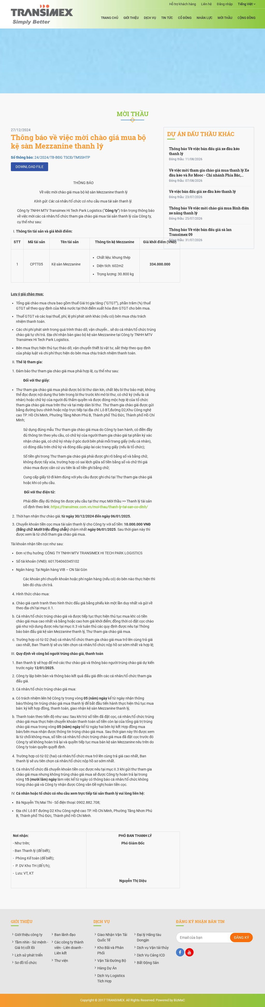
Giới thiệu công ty (28, 935)
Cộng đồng (246, 18)
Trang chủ (109, 18)
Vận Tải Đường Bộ (111, 961)
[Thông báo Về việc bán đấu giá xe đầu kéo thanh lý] (209, 154)
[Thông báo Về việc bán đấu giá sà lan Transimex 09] (209, 235)
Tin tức (167, 18)
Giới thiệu (131, 18)
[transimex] (42, 15)
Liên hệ (206, 4)
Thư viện (61, 961)
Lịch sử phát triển (29, 955)
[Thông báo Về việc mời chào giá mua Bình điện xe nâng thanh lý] (209, 213)
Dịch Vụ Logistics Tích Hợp (111, 978)
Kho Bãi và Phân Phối (110, 950)
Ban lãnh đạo (65, 935)
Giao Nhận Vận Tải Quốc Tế (112, 937)
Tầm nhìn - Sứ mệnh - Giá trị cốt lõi (31, 945)
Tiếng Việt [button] (245, 4)
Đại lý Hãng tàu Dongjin (149, 937)
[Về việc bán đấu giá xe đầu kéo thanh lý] (209, 194)
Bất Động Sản (148, 963)
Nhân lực (204, 18)
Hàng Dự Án (107, 968)
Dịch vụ (150, 18)
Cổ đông (185, 18)
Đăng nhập (225, 4)
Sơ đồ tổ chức (26, 963)
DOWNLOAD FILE (29, 167)
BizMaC (179, 1000)
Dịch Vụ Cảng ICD (151, 955)
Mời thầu (225, 18)
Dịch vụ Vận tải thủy (153, 948)
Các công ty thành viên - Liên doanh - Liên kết (69, 947)
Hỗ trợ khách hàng (182, 4)
